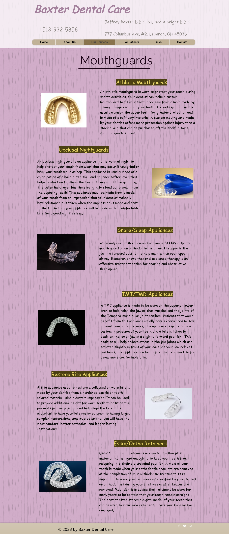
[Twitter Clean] (184, 526)
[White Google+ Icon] (190, 526)
